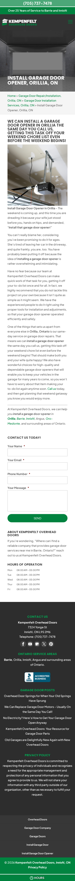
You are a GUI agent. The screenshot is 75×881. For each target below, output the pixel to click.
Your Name (16, 446)
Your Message (18, 488)
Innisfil (30, 418)
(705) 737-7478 (37, 3)
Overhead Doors (37, 819)
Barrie (21, 418)
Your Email (16, 460)
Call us (51, 389)
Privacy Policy (37, 867)
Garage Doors (37, 836)
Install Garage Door (37, 844)
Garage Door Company (37, 827)
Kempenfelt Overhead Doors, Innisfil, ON (42, 862)
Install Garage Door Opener (37, 853)
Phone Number (19, 474)
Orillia (11, 418)
